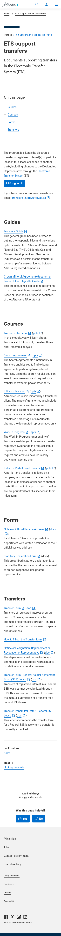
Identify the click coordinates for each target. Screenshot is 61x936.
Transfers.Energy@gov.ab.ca (29, 197)
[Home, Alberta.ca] (10, 4)
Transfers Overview (15, 333)
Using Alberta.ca (12, 875)
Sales (7, 753)
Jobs (6, 847)
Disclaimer (9, 884)
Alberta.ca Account (46, 4)
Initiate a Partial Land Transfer (22, 468)
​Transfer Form (12, 608)
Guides (12, 107)
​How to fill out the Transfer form (23, 639)
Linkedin (25, 917)
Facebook (6, 917)
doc (29, 608)
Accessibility (9, 901)
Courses (13, 114)
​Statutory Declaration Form (20, 556)
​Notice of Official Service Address (24, 529)
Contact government (16, 855)
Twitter (12, 917)
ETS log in (12, 183)
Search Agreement (15, 355)
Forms (11, 122)
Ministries (10, 838)
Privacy (7, 892)
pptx (35, 333)
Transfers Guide (13, 231)
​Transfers (13, 129)
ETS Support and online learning (30, 13)
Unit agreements (14, 767)
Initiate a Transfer (14, 391)
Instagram (19, 917)
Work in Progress (14, 432)
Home (6, 13)
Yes (25, 818)
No (41, 818)
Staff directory (12, 864)
